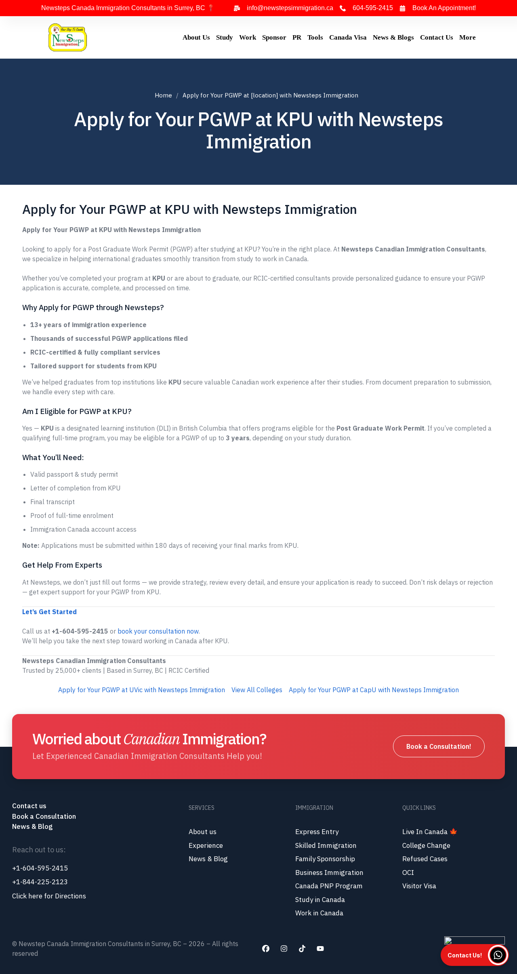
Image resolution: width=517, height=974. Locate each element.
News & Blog (32, 826)
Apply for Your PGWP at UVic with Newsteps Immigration (141, 690)
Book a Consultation (44, 816)
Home (163, 95)
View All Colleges (256, 690)
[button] (475, 955)
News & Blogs (393, 37)
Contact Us (436, 37)
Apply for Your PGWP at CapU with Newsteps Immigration (374, 690)
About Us (196, 37)
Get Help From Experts (62, 565)
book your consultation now (158, 631)
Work (247, 37)
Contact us (30, 805)
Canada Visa (348, 37)
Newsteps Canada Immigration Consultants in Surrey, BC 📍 (128, 7)
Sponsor (274, 37)
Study (224, 37)
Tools (315, 37)
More (467, 37)
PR (296, 37)
